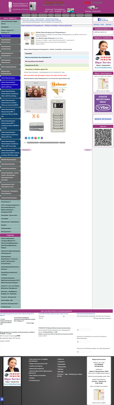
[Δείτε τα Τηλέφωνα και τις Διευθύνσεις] (103, 55)
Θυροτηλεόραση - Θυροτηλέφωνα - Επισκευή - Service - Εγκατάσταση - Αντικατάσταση (9, 260)
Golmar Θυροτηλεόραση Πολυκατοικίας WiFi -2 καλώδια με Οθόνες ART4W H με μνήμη (10, 124)
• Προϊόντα (60, 359)
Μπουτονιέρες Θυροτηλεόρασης (6, 72)
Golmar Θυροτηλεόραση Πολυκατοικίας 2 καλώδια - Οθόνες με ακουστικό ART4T (9, 103)
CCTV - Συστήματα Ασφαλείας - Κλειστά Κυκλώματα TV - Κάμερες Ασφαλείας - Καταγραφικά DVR (10, 208)
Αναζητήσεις (88, 15)
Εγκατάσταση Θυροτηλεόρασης (86, 313)
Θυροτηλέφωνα (6, 202)
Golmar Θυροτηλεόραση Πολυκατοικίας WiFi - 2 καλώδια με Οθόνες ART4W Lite (9, 113)
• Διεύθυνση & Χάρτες (35, 366)
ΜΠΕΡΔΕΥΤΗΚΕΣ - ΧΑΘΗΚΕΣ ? (103, 24)
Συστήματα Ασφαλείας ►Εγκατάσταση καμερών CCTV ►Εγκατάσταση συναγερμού (10, 280)
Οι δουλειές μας (6, 307)
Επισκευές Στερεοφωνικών (9, 303)
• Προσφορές (61, 364)
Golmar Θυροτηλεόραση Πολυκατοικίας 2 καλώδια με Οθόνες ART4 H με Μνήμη (9, 94)
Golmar (62, 142)
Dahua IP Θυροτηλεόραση (8, 168)
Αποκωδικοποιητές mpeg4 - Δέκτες (9, 22)
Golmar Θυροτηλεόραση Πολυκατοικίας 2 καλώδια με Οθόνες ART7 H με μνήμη (9, 144)
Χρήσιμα (72, 15)
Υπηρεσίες (34, 15)
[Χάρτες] (103, 83)
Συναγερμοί (4, 218)
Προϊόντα (51, 15)
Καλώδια (3, 225)
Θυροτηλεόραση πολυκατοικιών (49, 142)
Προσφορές (58, 15)
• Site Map (60, 371)
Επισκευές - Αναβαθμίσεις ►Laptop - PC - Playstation (9, 293)
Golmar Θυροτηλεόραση (8, 78)
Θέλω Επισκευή (42, 15)
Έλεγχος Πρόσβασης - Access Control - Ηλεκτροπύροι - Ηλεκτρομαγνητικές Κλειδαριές (9, 176)
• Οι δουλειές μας (34, 380)
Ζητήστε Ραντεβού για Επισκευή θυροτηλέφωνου (10, 252)
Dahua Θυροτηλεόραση (8, 164)
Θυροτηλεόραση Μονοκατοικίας (6, 41)
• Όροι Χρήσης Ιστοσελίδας (38, 375)
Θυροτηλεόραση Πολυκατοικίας (6, 61)
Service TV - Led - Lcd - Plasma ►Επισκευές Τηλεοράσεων (10, 287)
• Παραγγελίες (61, 366)
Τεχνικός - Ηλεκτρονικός (8, 297)
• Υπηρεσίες (61, 361)
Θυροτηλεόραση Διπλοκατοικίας (6, 48)
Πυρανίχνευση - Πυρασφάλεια (10, 222)
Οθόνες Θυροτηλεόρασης (8, 67)
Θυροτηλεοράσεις (33, 142)
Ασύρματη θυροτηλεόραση (9, 198)
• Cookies (32, 378)
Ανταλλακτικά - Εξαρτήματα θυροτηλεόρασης (9, 192)
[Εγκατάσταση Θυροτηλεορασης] (84, 330)
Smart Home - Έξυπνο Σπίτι (9, 215)
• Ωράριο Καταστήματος (36, 368)
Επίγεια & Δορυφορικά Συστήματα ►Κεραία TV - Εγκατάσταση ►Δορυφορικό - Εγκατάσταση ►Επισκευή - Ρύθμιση (9, 243)
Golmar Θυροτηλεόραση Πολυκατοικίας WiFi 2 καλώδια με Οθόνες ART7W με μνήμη (10, 153)
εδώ (63, 72)
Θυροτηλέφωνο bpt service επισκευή (9, 273)
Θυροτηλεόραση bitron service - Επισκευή (10, 268)
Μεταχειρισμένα (6, 231)
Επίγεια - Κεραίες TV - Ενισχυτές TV (7, 31)
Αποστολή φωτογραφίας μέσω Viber (99, 376)
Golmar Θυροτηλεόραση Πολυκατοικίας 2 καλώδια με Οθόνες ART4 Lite (9, 85)
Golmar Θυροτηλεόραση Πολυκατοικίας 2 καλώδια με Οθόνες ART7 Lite (9, 135)
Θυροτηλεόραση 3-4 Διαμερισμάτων (7, 54)
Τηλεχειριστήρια (6, 228)
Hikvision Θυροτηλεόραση (8, 159)
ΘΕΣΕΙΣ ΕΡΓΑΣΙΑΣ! (103, 119)
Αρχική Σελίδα (26, 15)
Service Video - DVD (7, 300)
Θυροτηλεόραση (6, 36)
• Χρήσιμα (60, 369)
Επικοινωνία (80, 15)
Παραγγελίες (66, 15)
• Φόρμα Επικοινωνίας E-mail (38, 363)
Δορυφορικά (5, 27)
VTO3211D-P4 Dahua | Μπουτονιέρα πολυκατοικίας (53, 313)
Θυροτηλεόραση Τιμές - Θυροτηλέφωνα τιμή (8, 185)
